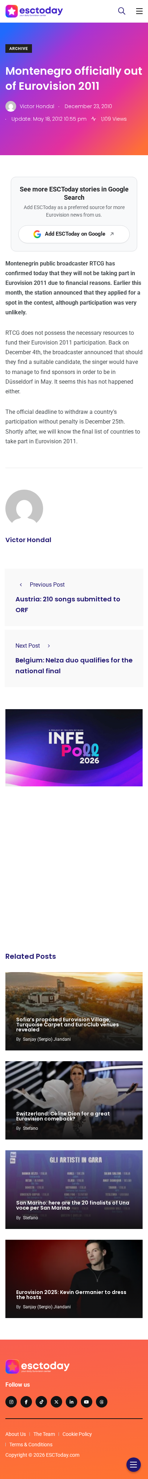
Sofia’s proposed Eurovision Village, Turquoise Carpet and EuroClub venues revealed (67, 1024)
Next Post (27, 645)
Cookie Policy (77, 1434)
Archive (18, 48)
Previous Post (47, 584)
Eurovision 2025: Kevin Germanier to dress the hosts (71, 1295)
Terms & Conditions (30, 1444)
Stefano (30, 1128)
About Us (15, 1434)
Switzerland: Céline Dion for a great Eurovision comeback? (63, 1116)
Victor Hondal (28, 539)
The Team (44, 1434)
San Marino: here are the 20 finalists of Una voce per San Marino (72, 1206)
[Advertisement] (74, 871)
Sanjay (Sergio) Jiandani (47, 1039)
